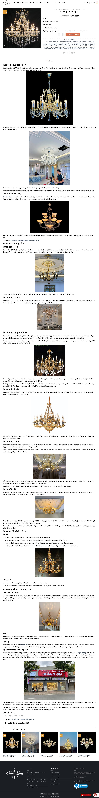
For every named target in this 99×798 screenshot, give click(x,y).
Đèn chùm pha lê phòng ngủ (78, 47)
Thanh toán (63, 2)
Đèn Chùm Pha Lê (80, 9)
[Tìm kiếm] (14, 2)
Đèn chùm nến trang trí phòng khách (76, 43)
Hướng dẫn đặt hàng (55, 772)
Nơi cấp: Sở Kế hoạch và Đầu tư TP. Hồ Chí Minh (36, 779)
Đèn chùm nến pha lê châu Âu (73, 41)
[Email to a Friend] (69, 53)
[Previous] (3, 746)
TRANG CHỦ (23, 2)
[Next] (96, 746)
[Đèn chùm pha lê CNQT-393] (30, 742)
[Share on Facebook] (64, 53)
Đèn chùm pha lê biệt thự (89, 43)
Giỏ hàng (58, 2)
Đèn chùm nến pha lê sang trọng (62, 43)
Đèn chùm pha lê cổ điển (59, 44)
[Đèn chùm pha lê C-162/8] (49, 742)
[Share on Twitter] (67, 53)
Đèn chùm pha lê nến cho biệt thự (52, 45)
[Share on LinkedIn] (74, 53)
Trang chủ (57, 9)
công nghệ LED (24, 645)
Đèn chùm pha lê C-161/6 (84, 755)
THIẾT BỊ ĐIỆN (46, 2)
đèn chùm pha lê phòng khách (65, 47)
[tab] (47, 61)
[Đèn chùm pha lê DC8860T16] (68, 742)
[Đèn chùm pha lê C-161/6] (87, 742)
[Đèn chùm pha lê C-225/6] (12, 742)
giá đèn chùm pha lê (72, 48)
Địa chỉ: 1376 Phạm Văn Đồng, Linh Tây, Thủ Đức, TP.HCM (36, 782)
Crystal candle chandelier (52, 41)
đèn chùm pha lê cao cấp (48, 44)
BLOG (55, 2)
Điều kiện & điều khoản (55, 784)
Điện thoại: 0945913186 (32, 785)
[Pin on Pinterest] (72, 53)
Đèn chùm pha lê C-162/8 (47, 755)
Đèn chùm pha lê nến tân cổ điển (81, 45)
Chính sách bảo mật (54, 781)
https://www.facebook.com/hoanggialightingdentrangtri (22, 719)
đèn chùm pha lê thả (88, 47)
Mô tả (47, 61)
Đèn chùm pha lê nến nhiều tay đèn (66, 45)
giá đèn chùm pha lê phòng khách (84, 48)
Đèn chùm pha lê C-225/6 (9, 755)
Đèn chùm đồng (7, 197)
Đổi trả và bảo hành (54, 779)
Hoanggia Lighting (81, 653)
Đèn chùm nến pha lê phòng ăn (86, 41)
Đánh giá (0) (51, 61)
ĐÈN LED (51, 2)
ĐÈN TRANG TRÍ (28, 2)
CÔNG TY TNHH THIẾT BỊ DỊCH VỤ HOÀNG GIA (36, 772)
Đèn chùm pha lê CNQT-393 (28, 755)
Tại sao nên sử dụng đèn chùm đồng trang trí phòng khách (24, 240)
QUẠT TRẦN (34, 2)
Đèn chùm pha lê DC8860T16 (66, 755)
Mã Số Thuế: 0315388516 (32, 774)
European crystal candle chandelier (61, 48)
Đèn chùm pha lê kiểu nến (69, 44)
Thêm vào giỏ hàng (73, 34)
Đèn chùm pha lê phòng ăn (53, 47)
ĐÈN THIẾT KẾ (40, 2)
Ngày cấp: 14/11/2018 (31, 777)
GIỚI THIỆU (18, 2)
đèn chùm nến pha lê (62, 41)
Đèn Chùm (72, 9)
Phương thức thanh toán (55, 774)
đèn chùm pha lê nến (80, 44)
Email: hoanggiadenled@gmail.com (34, 787)
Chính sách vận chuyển (55, 777)
